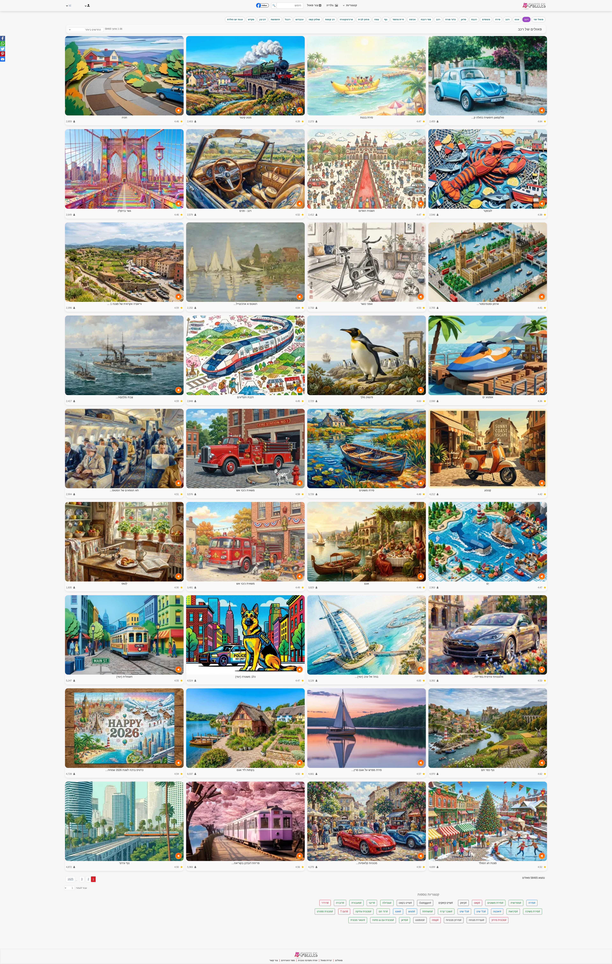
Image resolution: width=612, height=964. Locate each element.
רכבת (474, 19)
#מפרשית (516, 902)
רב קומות (330, 19)
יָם (487, 583)
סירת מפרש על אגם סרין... (366, 770)
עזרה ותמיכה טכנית (307, 960)
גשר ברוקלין (124, 210)
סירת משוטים (366, 490)
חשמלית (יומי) (124, 676)
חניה (124, 117)
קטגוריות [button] (351, 5)
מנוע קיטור (245, 117)
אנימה (412, 19)
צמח (376, 19)
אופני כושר (367, 303)
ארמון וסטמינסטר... (488, 303)
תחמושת (275, 19)
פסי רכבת (426, 19)
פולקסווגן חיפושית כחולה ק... (487, 117)
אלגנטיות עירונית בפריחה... (487, 676)
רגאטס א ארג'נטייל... (245, 303)
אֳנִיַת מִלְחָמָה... (124, 397)
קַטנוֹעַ (487, 490)
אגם (366, 583)
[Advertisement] (207, 915)
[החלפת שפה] (68, 6)
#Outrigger (425, 902)
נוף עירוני (124, 863)
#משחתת (427, 911)
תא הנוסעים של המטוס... (124, 490)
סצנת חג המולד (488, 863)
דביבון (262, 19)
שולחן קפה (314, 19)
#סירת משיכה (532, 911)
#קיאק (463, 902)
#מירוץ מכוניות (453, 920)
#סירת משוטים (495, 902)
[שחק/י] (542, 110)
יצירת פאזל (326, 960)
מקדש (251, 19)
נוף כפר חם (487, 770)
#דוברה (340, 902)
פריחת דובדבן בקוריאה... (245, 863)
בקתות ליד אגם (245, 770)
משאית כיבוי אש (245, 490)
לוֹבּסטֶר (487, 210)
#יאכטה (497, 911)
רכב (526, 19)
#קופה (435, 920)
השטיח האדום (367, 210)
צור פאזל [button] (313, 5)
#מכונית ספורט (325, 911)
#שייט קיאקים (445, 902)
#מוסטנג (420, 920)
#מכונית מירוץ (499, 920)
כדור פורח (450, 19)
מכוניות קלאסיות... (366, 863)
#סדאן (404, 920)
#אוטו (398, 911)
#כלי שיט (481, 911)
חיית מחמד (398, 19)
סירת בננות (366, 117)
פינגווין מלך (366, 397)
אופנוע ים (487, 397)
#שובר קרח (446, 911)
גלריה (330, 5)
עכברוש (299, 19)
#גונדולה (386, 902)
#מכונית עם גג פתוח (383, 920)
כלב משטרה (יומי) (245, 676)
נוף (385, 19)
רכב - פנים (245, 210)
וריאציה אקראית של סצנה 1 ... (124, 303)
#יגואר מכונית (357, 920)
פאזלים (338, 960)
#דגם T (344, 911)
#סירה (531, 902)
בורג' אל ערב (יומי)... (366, 676)
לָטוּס (124, 583)
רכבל (287, 19)
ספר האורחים (288, 960)
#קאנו (477, 902)
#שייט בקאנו (405, 902)
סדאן (463, 19)
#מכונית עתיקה (363, 911)
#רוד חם (383, 911)
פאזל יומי (538, 19)
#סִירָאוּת (513, 911)
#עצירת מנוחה (476, 920)
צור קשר (274, 960)
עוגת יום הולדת (235, 19)
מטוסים (486, 19)
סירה (497, 19)
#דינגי (372, 902)
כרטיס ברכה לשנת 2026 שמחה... (124, 770)
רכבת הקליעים (245, 397)
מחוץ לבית (363, 19)
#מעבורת (356, 902)
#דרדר (325, 902)
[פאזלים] (534, 6)
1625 (70, 879)
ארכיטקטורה (346, 19)
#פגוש (411, 911)
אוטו (517, 19)
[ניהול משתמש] (87, 5)
